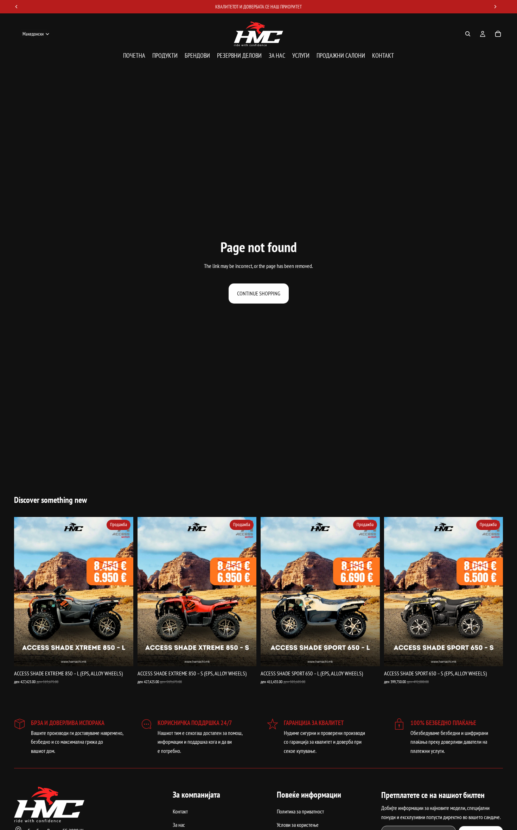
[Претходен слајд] (24, 591)
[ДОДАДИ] (245, 655)
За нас (179, 824)
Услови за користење (298, 824)
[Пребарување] (467, 34)
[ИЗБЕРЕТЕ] (122, 655)
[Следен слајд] (122, 591)
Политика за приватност (300, 811)
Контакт (180, 811)
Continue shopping (258, 293)
